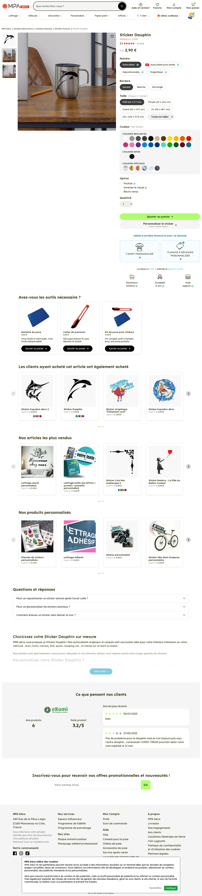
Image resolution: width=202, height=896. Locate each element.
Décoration (54, 15)
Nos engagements (159, 827)
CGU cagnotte (156, 841)
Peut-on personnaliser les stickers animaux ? (43, 606)
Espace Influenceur (70, 819)
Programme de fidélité (72, 823)
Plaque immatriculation (72, 839)
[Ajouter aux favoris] (112, 36)
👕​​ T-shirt (142, 15)
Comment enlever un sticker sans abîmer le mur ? (46, 615)
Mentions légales (158, 853)
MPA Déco (154, 819)
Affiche (122, 15)
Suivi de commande (115, 823)
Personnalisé (77, 15)
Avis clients (154, 832)
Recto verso (131, 191)
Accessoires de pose (115, 848)
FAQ (105, 834)
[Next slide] (188, 393)
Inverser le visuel (134, 187)
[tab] (99, 427)
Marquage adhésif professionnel (78, 843)
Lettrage (13, 15)
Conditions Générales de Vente (166, 836)
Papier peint (101, 15)
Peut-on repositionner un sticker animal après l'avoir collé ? (52, 598)
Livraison (153, 823)
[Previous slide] (13, 393)
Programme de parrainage (74, 827)
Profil (106, 819)
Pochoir (128, 183)
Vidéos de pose (112, 843)
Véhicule (33, 15)
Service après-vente (115, 852)
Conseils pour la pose (115, 839)
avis (132, 43)
